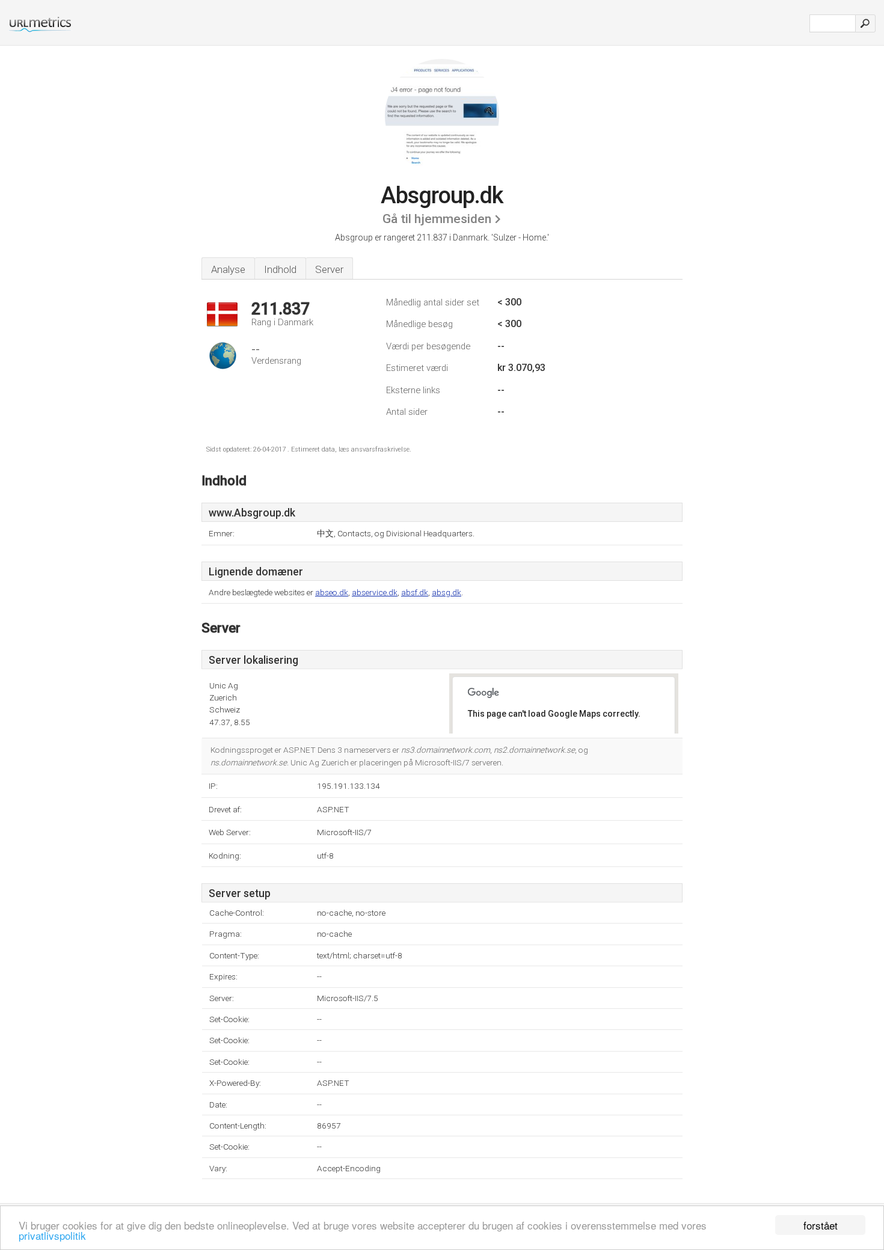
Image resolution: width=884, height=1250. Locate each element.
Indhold (280, 269)
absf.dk (414, 592)
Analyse (228, 269)
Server (329, 269)
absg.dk (446, 592)
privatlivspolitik (52, 1235)
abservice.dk (374, 592)
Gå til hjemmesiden (436, 219)
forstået (820, 1225)
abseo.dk (331, 592)
